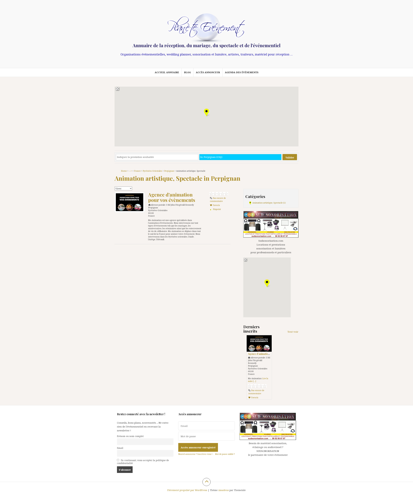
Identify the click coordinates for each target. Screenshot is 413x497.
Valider (290, 157)
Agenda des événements (241, 72)
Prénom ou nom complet (130, 436)
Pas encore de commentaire (218, 200)
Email (120, 448)
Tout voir (292, 331)
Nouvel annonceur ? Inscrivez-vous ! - (195, 454)
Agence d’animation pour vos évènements (171, 197)
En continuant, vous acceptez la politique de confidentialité (143, 462)
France (137, 171)
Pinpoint (217, 209)
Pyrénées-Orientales (152, 171)
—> (130, 171)
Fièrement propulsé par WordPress (187, 490)
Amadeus (223, 490)
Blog (187, 72)
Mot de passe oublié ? (225, 454)
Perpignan (169, 171)
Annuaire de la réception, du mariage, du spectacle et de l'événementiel (207, 45)
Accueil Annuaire (167, 72)
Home (124, 171)
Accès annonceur (208, 72)
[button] (206, 112)
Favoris (216, 205)
